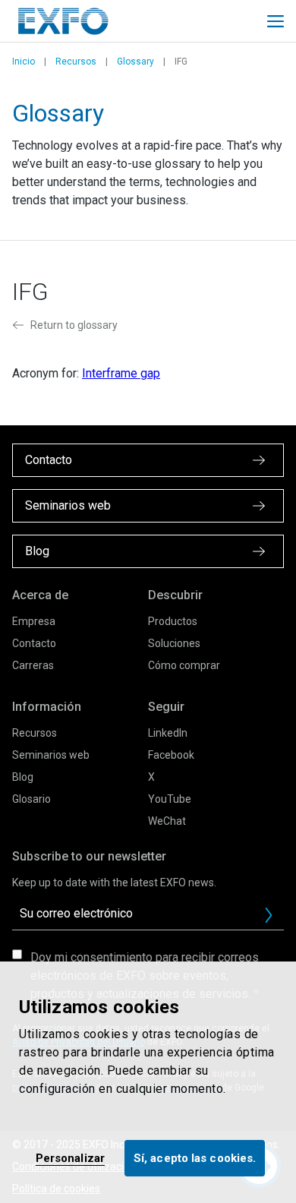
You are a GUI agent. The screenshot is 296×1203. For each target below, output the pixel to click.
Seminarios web (51, 755)
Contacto (34, 643)
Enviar (268, 915)
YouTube (169, 799)
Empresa (33, 621)
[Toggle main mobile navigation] (275, 21)
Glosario (31, 799)
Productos (172, 621)
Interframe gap (121, 373)
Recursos (75, 61)
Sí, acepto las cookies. (195, 1158)
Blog (22, 777)
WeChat (167, 821)
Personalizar (70, 1158)
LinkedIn (167, 733)
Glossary (135, 61)
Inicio (23, 61)
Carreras (33, 665)
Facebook (171, 755)
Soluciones (174, 643)
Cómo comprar (184, 665)
